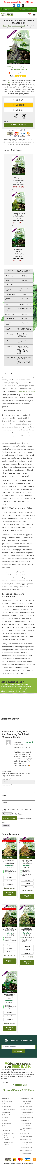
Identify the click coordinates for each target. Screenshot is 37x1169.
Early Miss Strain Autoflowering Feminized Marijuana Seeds (9, 862)
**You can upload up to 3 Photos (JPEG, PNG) (16, 810)
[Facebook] (14, 5)
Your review (7, 785)
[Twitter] (18, 5)
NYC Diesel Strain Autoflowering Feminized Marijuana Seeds (27, 862)
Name (4, 795)
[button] (34, 14)
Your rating (6, 779)
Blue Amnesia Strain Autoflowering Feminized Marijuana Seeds (18, 253)
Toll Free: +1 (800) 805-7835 (16, 1085)
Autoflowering (7, 82)
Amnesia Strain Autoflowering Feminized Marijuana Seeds (27, 929)
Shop (9, 26)
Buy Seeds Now (18, 125)
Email (4, 802)
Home (5, 26)
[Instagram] (23, 5)
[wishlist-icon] (24, 15)
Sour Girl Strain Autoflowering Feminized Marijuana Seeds (9, 929)
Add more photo (9, 818)
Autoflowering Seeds (18, 26)
